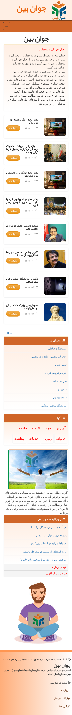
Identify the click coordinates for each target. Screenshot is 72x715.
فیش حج (62, 389)
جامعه (23, 428)
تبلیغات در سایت (61, 698)
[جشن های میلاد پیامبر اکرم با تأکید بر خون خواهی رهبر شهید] (55, 206)
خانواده (60, 438)
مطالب (8, 333)
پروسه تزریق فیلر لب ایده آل (51, 535)
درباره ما (65, 690)
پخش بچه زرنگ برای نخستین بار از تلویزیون (22, 174)
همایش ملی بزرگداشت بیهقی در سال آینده (22, 306)
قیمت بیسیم (60, 397)
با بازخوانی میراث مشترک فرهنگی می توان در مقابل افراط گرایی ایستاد (22, 149)
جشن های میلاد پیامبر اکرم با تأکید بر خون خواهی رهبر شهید (22, 202)
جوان (47, 428)
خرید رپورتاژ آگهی (56, 573)
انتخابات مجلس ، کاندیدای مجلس (49, 356)
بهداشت (19, 438)
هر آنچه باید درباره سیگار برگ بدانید (47, 527)
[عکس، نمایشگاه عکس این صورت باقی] (55, 286)
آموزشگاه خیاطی (57, 348)
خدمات (33, 438)
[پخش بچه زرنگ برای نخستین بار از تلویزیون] (55, 180)
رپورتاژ (47, 438)
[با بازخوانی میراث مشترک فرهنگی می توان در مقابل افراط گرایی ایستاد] (55, 153)
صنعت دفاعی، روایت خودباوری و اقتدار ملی (22, 227)
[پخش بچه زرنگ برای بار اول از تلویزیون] (55, 127)
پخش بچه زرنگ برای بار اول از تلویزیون (22, 121)
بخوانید (13, 128)
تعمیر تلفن (61, 364)
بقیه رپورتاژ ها (59, 567)
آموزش (60, 428)
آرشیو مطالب (63, 706)
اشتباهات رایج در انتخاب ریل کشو (49, 543)
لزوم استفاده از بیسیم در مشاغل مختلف (45, 551)
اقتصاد (35, 428)
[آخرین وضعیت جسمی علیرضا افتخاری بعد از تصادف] (55, 259)
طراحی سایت (59, 381)
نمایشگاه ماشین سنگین (54, 405)
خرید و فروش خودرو (56, 372)
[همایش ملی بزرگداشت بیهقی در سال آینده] (55, 312)
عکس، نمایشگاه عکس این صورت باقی (22, 280)
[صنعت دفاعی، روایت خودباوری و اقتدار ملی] (55, 233)
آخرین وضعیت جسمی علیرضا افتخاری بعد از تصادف (22, 253)
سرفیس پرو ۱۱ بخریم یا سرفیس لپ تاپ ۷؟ (43, 559)
